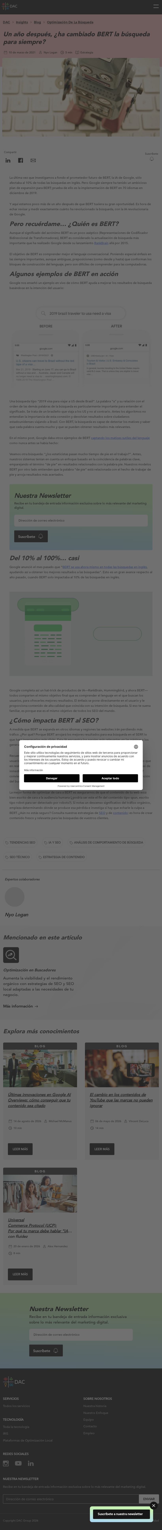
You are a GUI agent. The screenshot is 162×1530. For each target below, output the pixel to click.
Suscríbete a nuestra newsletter (121, 1514)
